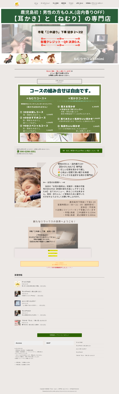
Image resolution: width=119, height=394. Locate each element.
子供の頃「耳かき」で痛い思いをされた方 (34, 320)
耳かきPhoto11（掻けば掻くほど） (32, 291)
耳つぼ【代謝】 (26, 281)
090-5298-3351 (19, 348)
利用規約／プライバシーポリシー (59, 335)
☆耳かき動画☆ (59, 263)
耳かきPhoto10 (26, 311)
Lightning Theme (59, 391)
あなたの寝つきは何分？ (29, 301)
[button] (58, 63)
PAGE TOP (114, 380)
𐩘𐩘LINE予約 (51, 253)
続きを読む (43, 286)
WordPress (50, 391)
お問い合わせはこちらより (59, 81)
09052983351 (54, 250)
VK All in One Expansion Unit (70, 391)
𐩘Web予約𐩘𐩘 (52, 256)
